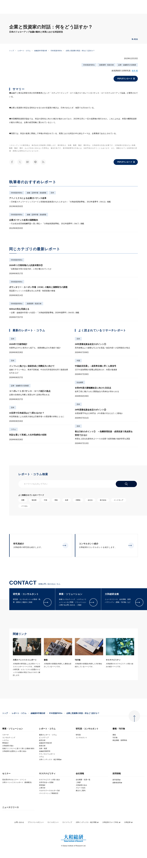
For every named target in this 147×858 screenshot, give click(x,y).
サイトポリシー (53, 822)
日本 (52, 193)
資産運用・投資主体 (106, 65)
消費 (22, 500)
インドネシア (118, 500)
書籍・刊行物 (119, 729)
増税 (56, 500)
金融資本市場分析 (40, 51)
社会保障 (80, 382)
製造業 (34, 500)
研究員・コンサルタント (87, 729)
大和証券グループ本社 (110, 822)
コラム (13, 429)
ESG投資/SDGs (56, 51)
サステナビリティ (47, 773)
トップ (11, 51)
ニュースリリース (10, 807)
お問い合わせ (19, 822)
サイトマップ (67, 822)
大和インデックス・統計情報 (86, 822)
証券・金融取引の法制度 (127, 65)
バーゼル (24, 506)
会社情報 (80, 773)
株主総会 (103, 500)
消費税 (78, 500)
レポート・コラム (24, 51)
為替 (66, 500)
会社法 (90, 500)
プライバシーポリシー (36, 822)
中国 (78, 361)
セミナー (6, 773)
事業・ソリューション (12, 729)
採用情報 (117, 773)
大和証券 (127, 822)
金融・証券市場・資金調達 (36, 193)
